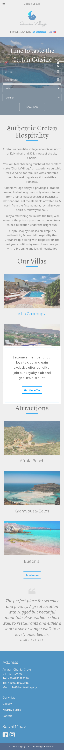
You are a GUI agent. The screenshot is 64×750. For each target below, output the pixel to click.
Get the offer (32, 390)
